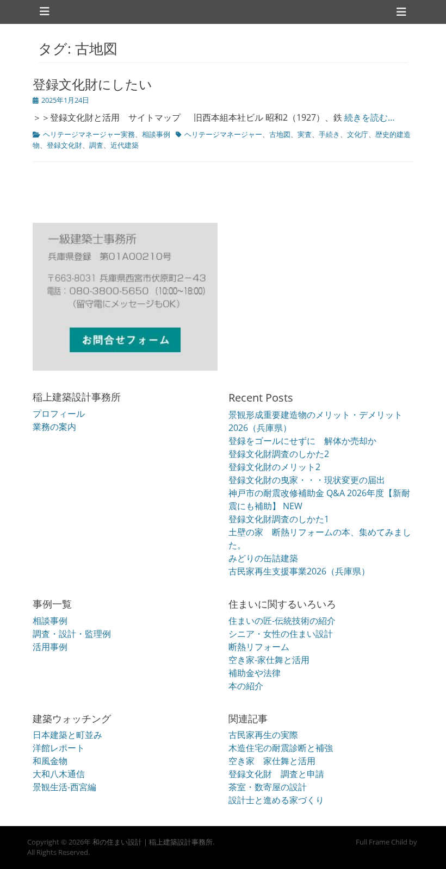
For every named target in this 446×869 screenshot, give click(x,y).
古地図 (279, 134)
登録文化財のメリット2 (274, 467)
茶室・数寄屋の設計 (267, 787)
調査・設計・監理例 (72, 634)
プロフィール (59, 414)
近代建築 (124, 145)
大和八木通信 (59, 774)
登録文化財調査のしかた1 (278, 519)
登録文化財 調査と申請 (276, 774)
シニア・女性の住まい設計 (280, 634)
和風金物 (50, 761)
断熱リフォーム (258, 647)
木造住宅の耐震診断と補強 (280, 748)
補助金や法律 (254, 673)
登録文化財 (64, 145)
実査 (305, 134)
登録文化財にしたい (92, 84)
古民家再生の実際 (263, 735)
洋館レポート (59, 748)
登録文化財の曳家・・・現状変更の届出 (306, 480)
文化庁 (357, 134)
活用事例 (50, 647)
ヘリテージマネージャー (223, 134)
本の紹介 (245, 686)
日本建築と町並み (67, 735)
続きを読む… (369, 117)
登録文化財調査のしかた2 (278, 454)
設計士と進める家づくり (276, 800)
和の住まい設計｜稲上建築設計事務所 (152, 842)
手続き (329, 134)
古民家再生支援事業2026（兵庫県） (299, 571)
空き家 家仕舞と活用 (271, 761)
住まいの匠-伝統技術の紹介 (282, 621)
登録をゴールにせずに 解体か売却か (302, 441)
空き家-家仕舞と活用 (268, 660)
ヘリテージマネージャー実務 (89, 134)
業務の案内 (54, 427)
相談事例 (156, 134)
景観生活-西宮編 (64, 787)
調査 (96, 145)
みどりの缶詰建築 (263, 558)
